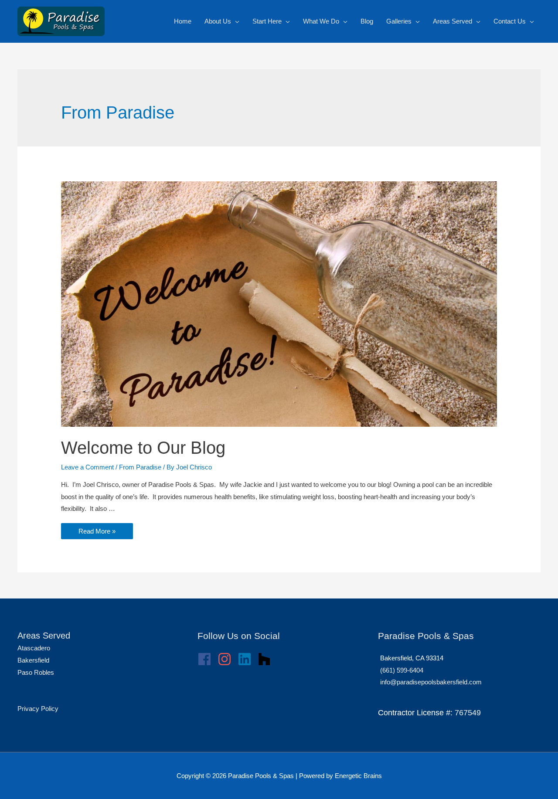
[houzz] (266, 659)
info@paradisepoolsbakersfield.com (431, 682)
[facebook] (206, 659)
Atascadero (33, 648)
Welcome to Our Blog (143, 447)
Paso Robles (35, 672)
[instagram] (227, 659)
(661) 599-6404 (401, 670)
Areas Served (43, 635)
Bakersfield (33, 660)
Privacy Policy (37, 708)
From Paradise (140, 467)
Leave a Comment (87, 467)
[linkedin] (247, 659)
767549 (468, 712)
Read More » (97, 531)
